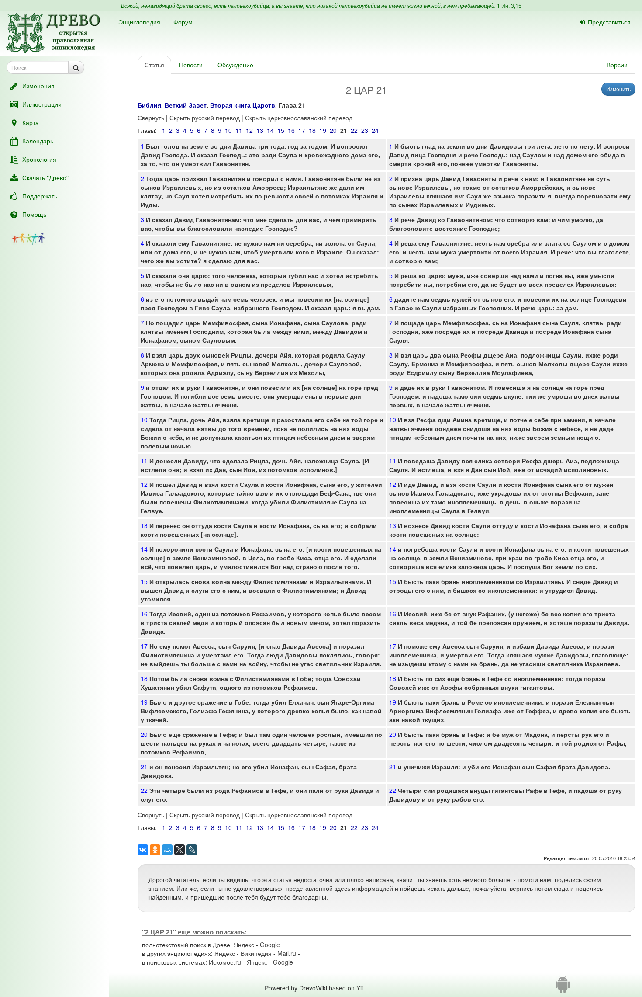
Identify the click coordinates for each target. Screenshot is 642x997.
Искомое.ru (225, 962)
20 (333, 130)
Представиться (609, 21)
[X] (179, 849)
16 (291, 130)
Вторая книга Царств (242, 105)
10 (228, 130)
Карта (30, 122)
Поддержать (39, 195)
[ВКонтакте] (143, 849)
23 (364, 130)
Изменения (38, 85)
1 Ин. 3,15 (509, 5)
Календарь (37, 140)
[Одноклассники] (155, 849)
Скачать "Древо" (45, 177)
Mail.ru (286, 953)
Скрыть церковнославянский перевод (298, 117)
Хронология (39, 159)
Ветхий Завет (186, 105)
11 (238, 130)
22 (354, 130)
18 (312, 130)
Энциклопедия (139, 21)
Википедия (256, 953)
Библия (149, 105)
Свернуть (151, 117)
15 (280, 130)
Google (270, 944)
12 (249, 130)
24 (375, 130)
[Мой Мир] (167, 849)
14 (270, 130)
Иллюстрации (42, 104)
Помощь (34, 214)
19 (322, 130)
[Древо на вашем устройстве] (563, 987)
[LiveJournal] (191, 849)
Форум (183, 21)
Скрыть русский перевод (204, 117)
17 (301, 130)
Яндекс (244, 944)
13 (259, 130)
